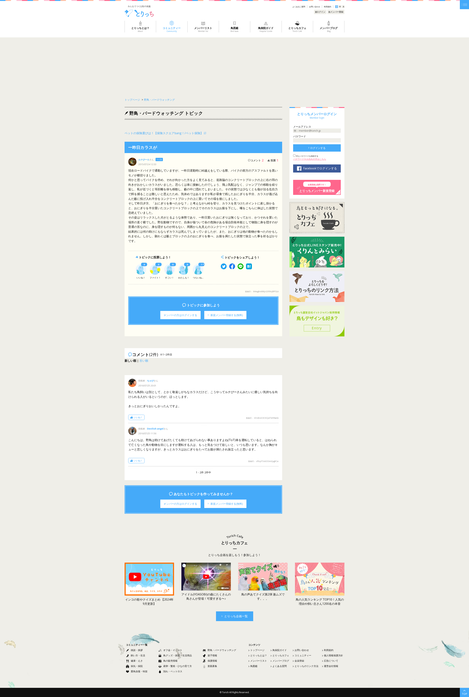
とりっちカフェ (280, 655)
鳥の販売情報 (170, 660)
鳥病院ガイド (279, 650)
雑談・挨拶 (137, 650)
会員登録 (299, 660)
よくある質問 (279, 666)
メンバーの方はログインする (180, 315)
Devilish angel (155, 428)
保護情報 (212, 660)
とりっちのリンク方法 (306, 666)
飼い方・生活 (138, 655)
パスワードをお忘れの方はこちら (309, 159)
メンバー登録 (336, 11)
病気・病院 (137, 666)
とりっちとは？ (258, 655)
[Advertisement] (234, 65)
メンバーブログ (280, 660)
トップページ (257, 650)
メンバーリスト (258, 660)
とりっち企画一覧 (236, 616)
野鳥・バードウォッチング (159, 99)
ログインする (318, 148)
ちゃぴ (150, 380)
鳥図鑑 (253, 666)
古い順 (143, 361)
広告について (331, 660)
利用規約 (327, 6)
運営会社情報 (331, 666)
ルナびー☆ (143, 159)
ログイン (321, 11)
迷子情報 (212, 655)
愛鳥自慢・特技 (139, 671)
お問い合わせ (314, 6)
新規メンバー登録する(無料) (227, 315)
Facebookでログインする (320, 168)
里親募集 (212, 666)
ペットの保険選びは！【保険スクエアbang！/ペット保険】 (164, 133)
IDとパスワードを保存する (307, 156)
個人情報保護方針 (333, 655)
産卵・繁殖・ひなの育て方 (177, 666)
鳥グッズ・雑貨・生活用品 (177, 655)
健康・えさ (137, 660)
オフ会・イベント (172, 650)
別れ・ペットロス (172, 671)
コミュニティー (303, 655)
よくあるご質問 (298, 6)
